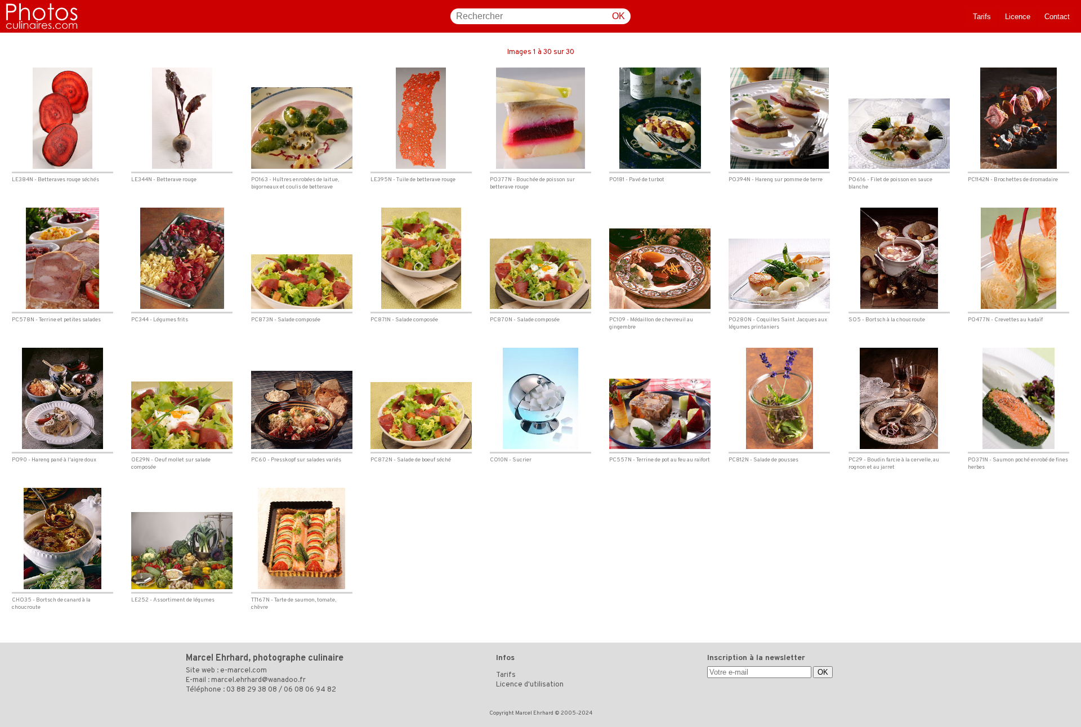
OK (618, 16)
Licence (1017, 16)
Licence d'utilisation (530, 684)
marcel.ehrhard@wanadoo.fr (258, 680)
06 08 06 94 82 (310, 689)
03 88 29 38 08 (251, 689)
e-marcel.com (243, 670)
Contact (1057, 16)
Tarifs (982, 16)
